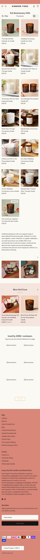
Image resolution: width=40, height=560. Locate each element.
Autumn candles (19, 494)
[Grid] (34, 16)
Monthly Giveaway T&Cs (10, 445)
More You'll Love (20, 289)
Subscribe (20, 523)
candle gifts (14, 476)
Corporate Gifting (7, 458)
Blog (3, 427)
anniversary (10, 483)
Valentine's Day (8, 485)
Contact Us (5, 455)
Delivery (4, 418)
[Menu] (2, 6)
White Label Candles (8, 464)
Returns (4, 421)
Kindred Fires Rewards (9, 433)
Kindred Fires (9, 553)
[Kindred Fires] (20, 6)
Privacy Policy (6, 439)
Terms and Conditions (9, 442)
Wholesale (5, 461)
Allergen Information (8, 436)
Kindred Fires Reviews (9, 430)
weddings (19, 483)
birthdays (28, 483)
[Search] (7, 6)
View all (20, 292)
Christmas (8, 494)
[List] (37, 16)
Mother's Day (18, 485)
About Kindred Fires (8, 424)
